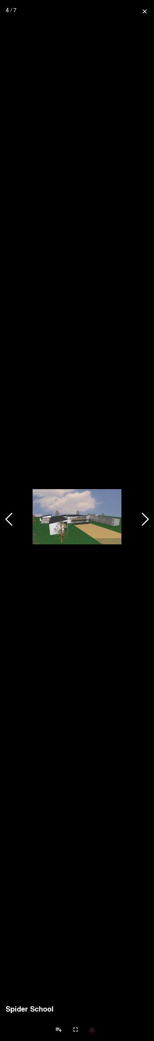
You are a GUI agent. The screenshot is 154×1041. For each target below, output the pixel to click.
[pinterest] (92, 1030)
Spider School (30, 1008)
